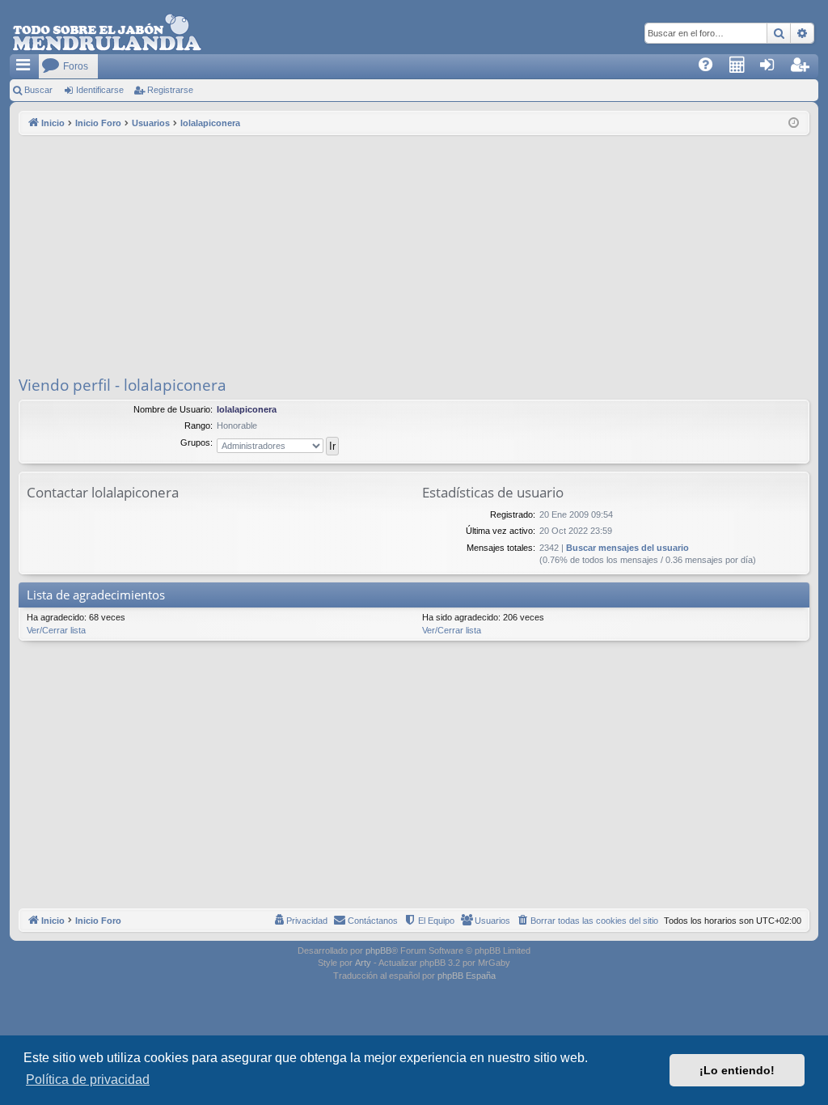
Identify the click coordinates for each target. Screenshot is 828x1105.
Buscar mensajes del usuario (627, 547)
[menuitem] (710, 66)
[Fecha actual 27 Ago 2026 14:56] (793, 123)
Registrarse (170, 90)
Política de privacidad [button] (88, 1079)
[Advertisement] (414, 256)
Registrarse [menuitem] (807, 69)
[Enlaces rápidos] (24, 66)
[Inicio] (107, 33)
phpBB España (466, 975)
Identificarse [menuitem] (776, 69)
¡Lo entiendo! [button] (737, 1070)
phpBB (378, 950)
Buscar (38, 90)
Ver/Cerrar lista (56, 630)
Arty (363, 962)
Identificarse (100, 90)
